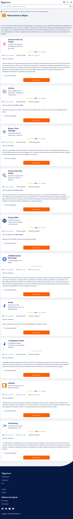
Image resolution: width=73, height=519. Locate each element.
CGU (2, 483)
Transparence (5, 480)
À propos (3, 489)
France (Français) (13, 514)
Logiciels (3, 492)
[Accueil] (1, 11)
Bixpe (34, 11)
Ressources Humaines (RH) (11, 11)
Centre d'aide (4, 504)
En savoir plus (36, 80)
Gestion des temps (25, 11)
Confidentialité (5, 477)
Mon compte (4, 501)
